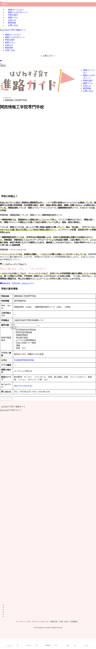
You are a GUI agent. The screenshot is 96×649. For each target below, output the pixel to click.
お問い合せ (13, 25)
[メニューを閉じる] (1, 1)
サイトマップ (24, 621)
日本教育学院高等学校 (24, 360)
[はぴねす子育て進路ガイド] (13, 30)
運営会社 (53, 621)
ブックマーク (6, 399)
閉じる (14, 328)
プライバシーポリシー (40, 621)
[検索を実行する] (39, 325)
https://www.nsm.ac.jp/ (23, 386)
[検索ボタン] (1, 63)
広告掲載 (73, 621)
